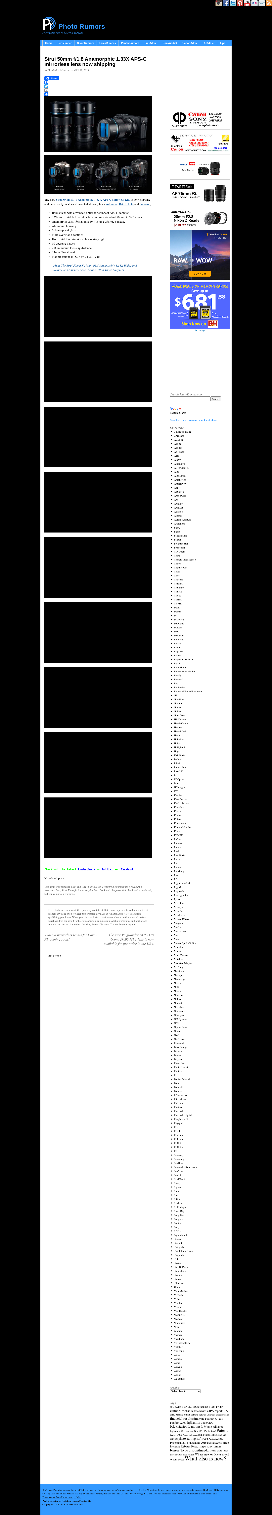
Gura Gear (179, 715)
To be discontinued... (194, 1450)
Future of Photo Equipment (188, 691)
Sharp (177, 1183)
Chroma (178, 583)
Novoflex (179, 1007)
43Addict (209, 43)
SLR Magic (180, 1207)
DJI (175, 615)
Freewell (178, 679)
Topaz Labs (180, 1271)
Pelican (178, 1051)
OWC (177, 1035)
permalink (120, 890)
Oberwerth (179, 1011)
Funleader (179, 687)
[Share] (99, 94)
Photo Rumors (81, 26)
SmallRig (179, 1211)
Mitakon (178, 959)
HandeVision (181, 723)
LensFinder (65, 43)
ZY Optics (179, 1379)
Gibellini (179, 699)
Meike (177, 927)
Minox (177, 951)
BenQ (177, 527)
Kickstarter (178, 1426)
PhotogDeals (86, 869)
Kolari (177, 819)
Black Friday (216, 1406)
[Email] (99, 90)
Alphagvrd (180, 475)
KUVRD (178, 835)
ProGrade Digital (183, 1115)
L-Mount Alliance (212, 1426)
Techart (178, 1243)
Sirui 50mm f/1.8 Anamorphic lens (80, 890)
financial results (181, 1418)
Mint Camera (181, 955)
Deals (177, 607)
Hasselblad (180, 731)
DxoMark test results (216, 1414)
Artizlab (178, 503)
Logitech (179, 891)
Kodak (177, 815)
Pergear (178, 1059)
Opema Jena (180, 1027)
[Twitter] (99, 86)
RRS (176, 1151)
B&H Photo (126, 204)
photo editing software (193, 1438)
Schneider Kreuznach (185, 1167)
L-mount (194, 1426)
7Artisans (179, 435)
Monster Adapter (183, 963)
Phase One (179, 1063)
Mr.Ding (178, 967)
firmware (198, 1418)
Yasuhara (179, 1339)
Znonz (177, 1371)
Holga (177, 743)
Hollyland (179, 747)
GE (175, 695)
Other (177, 1031)
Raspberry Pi (181, 1119)
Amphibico (180, 479)
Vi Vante (178, 1295)
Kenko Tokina (181, 803)
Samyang (179, 1159)
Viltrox (178, 1299)
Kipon (177, 811)
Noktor (178, 999)
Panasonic (179, 1043)
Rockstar (179, 1135)
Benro (177, 531)
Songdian (179, 1215)
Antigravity (180, 483)
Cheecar (178, 579)
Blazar (177, 539)
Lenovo (178, 867)
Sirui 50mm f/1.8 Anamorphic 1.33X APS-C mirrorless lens (93, 199)
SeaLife (178, 1175)
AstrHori (178, 511)
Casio (177, 571)
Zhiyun (178, 1367)
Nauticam (179, 971)
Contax (178, 591)
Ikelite (177, 759)
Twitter (107, 869)
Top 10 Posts (181, 1267)
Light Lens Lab (182, 883)
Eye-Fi (177, 663)
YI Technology (182, 1343)
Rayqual (178, 1123)
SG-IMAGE (180, 1179)
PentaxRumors (130, 43)
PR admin (53, 70)
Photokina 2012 (215, 1438)
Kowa (177, 831)
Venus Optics (181, 1291)
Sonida (178, 1223)
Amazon (145, 204)
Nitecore (178, 995)
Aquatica (179, 491)
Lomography (181, 895)
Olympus (179, 1015)
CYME (178, 603)
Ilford (177, 763)
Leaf (176, 851)
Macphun (179, 903)
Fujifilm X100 (178, 1422)
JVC (176, 791)
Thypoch (179, 1255)
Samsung (179, 1155)
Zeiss (177, 1355)
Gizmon (178, 703)
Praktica (178, 1103)
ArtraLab (179, 507)
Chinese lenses (197, 1411)
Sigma (177, 1187)
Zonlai (177, 1375)
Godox (177, 707)
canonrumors (179, 1410)
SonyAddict (170, 43)
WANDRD (179, 1315)
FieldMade (180, 667)
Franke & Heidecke (184, 671)
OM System (180, 1019)
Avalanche (179, 523)
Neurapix (179, 975)
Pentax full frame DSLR (193, 1434)
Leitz (177, 863)
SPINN (177, 1231)
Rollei (177, 1143)
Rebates (186, 1446)
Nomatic (178, 1003)
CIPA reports (215, 1410)
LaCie (177, 839)
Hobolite (179, 739)
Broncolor (179, 547)
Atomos (178, 515)
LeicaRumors (107, 43)
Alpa (176, 471)
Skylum (178, 1203)
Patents (223, 1430)
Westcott (178, 1319)
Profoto (178, 1107)
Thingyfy (179, 1247)
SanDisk (178, 1163)
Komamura (180, 823)
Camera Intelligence (185, 559)
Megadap (179, 923)
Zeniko (178, 1359)
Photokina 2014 (179, 1442)
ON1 (176, 1023)
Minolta (178, 947)
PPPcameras (180, 1095)
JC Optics (179, 779)
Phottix (178, 1071)
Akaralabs (179, 463)
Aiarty (177, 459)
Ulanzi (177, 1287)
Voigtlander (180, 1311)
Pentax (177, 1055)
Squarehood (180, 1235)
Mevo (177, 939)
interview (208, 1422)
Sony (177, 1227)
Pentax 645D (176, 1434)
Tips (222, 43)
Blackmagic (180, 535)
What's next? (177, 1459)
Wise (176, 1327)
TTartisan (179, 1283)
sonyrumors (214, 1446)
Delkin (177, 611)
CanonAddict (190, 43)
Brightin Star (181, 543)
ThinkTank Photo (183, 1251)
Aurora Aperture (182, 519)
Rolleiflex (179, 1147)
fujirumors (194, 1422)
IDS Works (179, 755)
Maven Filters (181, 919)
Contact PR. (85, 1500)
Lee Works (179, 855)
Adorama (111, 204)
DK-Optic (179, 623)
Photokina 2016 (197, 1442)
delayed (202, 1414)
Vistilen (178, 1303)
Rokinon (179, 1139)
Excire (177, 655)
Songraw (178, 1219)
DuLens (178, 627)
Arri (176, 499)
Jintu (176, 783)
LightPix (179, 887)
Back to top (54, 955)
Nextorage (179, 979)
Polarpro (178, 1091)
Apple (177, 487)
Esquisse (178, 651)
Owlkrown (179, 1039)
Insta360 (178, 771)
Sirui (73, 886)
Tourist (178, 1279)
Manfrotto (179, 915)
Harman (178, 727)
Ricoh (177, 1131)
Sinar (177, 1191)
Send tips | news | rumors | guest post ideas (193, 420)
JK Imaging (180, 787)
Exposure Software (184, 659)
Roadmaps (198, 1446)
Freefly (177, 675)
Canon (177, 563)
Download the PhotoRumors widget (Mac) (61, 1497)
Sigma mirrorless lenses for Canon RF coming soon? (70, 937)
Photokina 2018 (214, 1442)
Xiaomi (178, 1331)
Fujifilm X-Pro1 (214, 1418)
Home (48, 43)
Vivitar (178, 1307)
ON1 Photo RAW (207, 1430)
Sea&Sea (179, 1171)
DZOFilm (179, 635)
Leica (177, 859)
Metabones (180, 931)
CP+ (226, 1410)
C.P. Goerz (179, 551)
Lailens (178, 843)
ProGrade (179, 1111)
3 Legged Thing (182, 431)
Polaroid (178, 1087)
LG (175, 879)
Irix (176, 775)
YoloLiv (178, 1347)
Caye (177, 575)
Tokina (178, 1263)
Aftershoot (179, 451)
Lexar (177, 875)
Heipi (177, 735)
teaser (175, 1450)
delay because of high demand (184, 1414)
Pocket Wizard (182, 1079)
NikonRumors (85, 43)
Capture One (181, 567)
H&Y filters (180, 719)
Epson (177, 643)
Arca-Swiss (180, 495)
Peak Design (180, 1047)
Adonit (178, 447)
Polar (177, 1083)
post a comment (66, 894)
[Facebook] (99, 82)
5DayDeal (174, 1407)
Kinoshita (179, 807)
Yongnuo (179, 1351)
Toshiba (178, 1275)
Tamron (178, 1239)
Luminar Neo (191, 1431)
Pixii (176, 1075)
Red (176, 1127)
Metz (177, 935)
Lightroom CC (177, 1430)
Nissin (177, 991)
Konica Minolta (182, 827)
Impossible (180, 767)
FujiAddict (151, 43)
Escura (177, 647)
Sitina (177, 1199)
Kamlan (178, 795)
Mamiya (178, 907)
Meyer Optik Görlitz (185, 943)
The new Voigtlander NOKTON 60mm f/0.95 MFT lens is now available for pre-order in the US (129, 939)
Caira (177, 555)
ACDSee (178, 439)
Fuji (176, 683)
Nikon (177, 983)
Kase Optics (180, 799)
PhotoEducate (181, 1067)
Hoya (177, 751)
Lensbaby (179, 871)
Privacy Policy (135, 1493)
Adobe (177, 443)
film (227, 1414)
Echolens (179, 639)
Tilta (176, 1259)
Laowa (177, 847)
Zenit (177, 1363)
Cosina (178, 599)
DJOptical (179, 619)
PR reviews (180, 1099)
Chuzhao (179, 587)
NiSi (176, 987)
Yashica (178, 1335)
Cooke (177, 595)
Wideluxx (179, 1323)
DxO (176, 631)
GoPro (177, 711)
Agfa (176, 455)
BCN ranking (200, 1406)
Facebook (127, 869)
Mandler (178, 911)
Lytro (177, 899)
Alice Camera (181, 467)
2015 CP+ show (186, 1407)
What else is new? (205, 1458)
